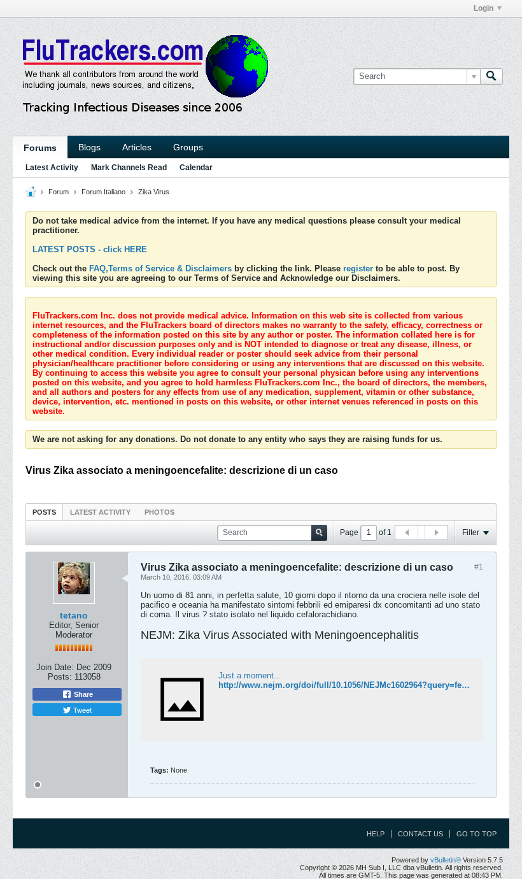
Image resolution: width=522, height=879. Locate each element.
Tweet (81, 709)
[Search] (491, 76)
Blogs (89, 147)
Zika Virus (153, 192)
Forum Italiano (103, 192)
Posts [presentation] (44, 512)
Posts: (60, 677)
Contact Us (420, 834)
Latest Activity (51, 167)
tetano (74, 615)
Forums (40, 148)
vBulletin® (445, 860)
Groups (188, 147)
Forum (58, 192)
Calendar (196, 167)
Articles (137, 147)
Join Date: (55, 667)
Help (375, 834)
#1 (478, 566)
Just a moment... (249, 675)
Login (483, 8)
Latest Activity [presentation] (100, 512)
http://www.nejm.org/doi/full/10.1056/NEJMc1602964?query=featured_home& (368, 685)
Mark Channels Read (129, 167)
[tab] (44, 511)
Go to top (476, 834)
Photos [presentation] (159, 512)
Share (82, 694)
